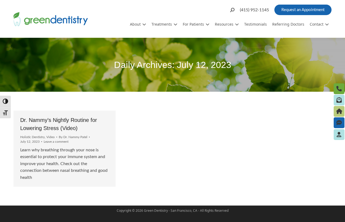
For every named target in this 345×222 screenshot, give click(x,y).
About (135, 24)
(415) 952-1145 (254, 10)
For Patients (193, 24)
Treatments (161, 24)
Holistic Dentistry (32, 137)
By (73, 137)
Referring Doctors (288, 24)
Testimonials (255, 24)
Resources (224, 24)
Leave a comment (56, 141)
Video (50, 137)
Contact (316, 24)
